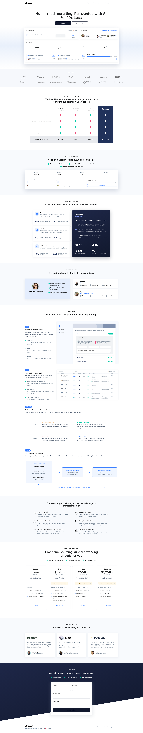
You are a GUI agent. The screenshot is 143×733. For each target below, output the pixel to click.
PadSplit (116, 727)
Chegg (110, 727)
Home (89, 3)
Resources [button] (96, 3)
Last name (74, 685)
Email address (56, 693)
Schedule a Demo (80, 23)
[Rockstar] (29, 2)
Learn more (63, 23)
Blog (105, 727)
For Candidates (107, 3)
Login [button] (115, 3)
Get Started (35, 605)
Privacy (94, 727)
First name (55, 685)
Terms (100, 727)
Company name (57, 701)
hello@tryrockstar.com (31, 728)
